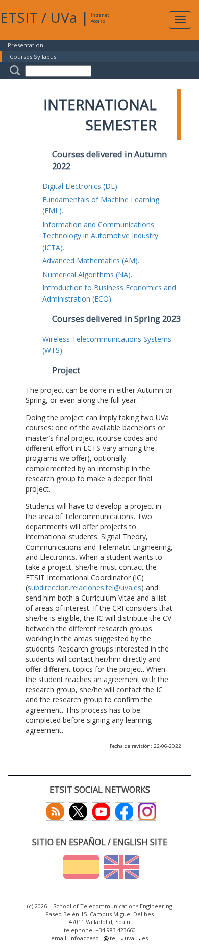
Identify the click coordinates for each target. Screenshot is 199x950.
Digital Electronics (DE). (80, 186)
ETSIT (19, 17)
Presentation (25, 45)
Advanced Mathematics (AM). (90, 260)
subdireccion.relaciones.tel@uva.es (84, 587)
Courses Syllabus (33, 56)
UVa (63, 17)
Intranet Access (100, 18)
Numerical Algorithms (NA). (87, 274)
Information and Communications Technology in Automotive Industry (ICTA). (100, 236)
